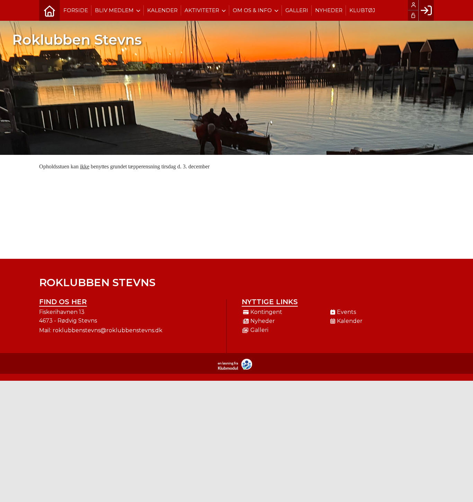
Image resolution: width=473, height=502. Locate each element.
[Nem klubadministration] (237, 368)
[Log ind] (426, 10)
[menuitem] (49, 10)
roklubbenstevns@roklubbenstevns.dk (107, 330)
